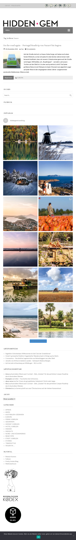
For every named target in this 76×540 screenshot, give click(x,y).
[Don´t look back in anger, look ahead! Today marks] (55, 178)
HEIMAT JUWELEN (12, 424)
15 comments (31, 49)
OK (38, 537)
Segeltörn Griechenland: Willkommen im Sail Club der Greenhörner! (28, 353)
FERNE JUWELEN (11, 419)
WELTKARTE (15, 5)
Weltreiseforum (10, 464)
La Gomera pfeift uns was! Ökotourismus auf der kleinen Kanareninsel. (37, 388)
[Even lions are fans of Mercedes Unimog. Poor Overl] (55, 249)
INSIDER (8, 429)
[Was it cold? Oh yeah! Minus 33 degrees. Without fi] (20, 178)
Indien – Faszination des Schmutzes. (26, 379)
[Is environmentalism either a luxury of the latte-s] (55, 320)
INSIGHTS (9, 431)
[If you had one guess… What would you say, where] (20, 285)
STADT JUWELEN (11, 438)
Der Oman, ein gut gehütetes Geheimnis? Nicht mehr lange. (35, 381)
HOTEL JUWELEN (11, 426)
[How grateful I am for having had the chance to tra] (20, 213)
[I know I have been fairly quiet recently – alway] (20, 249)
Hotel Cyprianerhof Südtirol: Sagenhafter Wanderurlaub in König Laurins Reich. (32, 356)
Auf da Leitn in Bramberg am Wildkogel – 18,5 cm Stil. (23, 363)
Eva (22, 49)
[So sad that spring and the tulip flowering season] (55, 213)
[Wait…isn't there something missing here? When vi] (55, 285)
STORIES (8, 441)
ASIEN (7, 412)
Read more (8, 78)
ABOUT (7, 5)
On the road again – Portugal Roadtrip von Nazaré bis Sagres (32, 45)
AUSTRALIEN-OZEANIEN (14, 414)
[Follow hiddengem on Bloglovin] (11, 491)
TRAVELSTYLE (10, 443)
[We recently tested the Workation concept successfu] (20, 142)
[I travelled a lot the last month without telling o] (20, 320)
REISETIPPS (9, 436)
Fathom (8, 459)
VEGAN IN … (10, 445)
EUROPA (20, 78)
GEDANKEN (9, 422)
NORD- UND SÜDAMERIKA (15, 434)
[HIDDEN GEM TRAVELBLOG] (30, 26)
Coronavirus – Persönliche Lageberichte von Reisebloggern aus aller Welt (30, 358)
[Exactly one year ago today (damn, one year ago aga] (55, 142)
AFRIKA (8, 410)
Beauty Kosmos (10, 456)
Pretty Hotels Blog (11, 461)
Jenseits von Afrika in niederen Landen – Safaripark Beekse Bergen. (27, 361)
